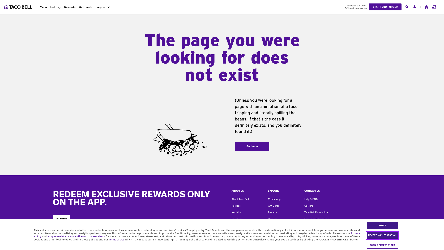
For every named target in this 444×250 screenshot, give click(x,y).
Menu (43, 7)
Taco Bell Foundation (316, 212)
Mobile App (274, 199)
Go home (252, 146)
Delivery (55, 7)
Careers (308, 205)
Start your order (385, 7)
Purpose (101, 7)
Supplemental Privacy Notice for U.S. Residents (76, 236)
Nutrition (236, 212)
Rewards (69, 7)
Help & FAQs (311, 199)
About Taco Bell (240, 199)
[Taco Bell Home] (18, 7)
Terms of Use (116, 239)
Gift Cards (85, 7)
